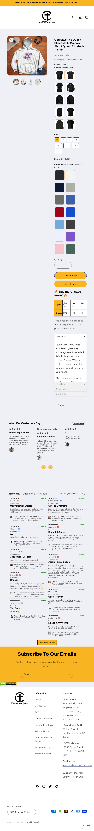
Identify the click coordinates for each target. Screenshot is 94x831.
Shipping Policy (42, 747)
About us (39, 700)
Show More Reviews (47, 642)
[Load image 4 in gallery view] (38, 82)
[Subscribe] (70, 674)
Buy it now (70, 284)
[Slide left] (10, 82)
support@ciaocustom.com (77, 765)
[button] (6, 17)
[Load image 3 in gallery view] (30, 82)
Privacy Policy (42, 731)
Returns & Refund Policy (44, 739)
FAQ (37, 712)
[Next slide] (50, 467)
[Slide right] (44, 82)
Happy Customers (44, 719)
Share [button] (61, 405)
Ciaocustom (18, 822)
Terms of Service (43, 754)
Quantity (58, 260)
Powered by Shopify (32, 822)
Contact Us (40, 706)
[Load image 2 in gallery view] (23, 82)
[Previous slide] (43, 467)
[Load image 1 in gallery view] (16, 82)
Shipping (58, 59)
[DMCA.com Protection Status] (8, 685)
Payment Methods (44, 725)
